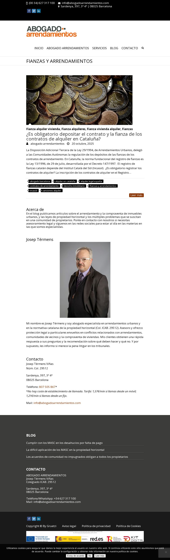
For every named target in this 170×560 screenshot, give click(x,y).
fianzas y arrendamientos (103, 185)
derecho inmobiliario (74, 185)
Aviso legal (69, 526)
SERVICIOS (99, 48)
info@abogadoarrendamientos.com (85, 3)
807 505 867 (47, 387)
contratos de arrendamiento (44, 185)
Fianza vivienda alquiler (104, 129)
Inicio (38, 48)
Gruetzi (51, 526)
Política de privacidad (96, 526)
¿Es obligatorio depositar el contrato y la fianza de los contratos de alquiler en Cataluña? (84, 136)
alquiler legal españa (91, 181)
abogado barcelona (40, 181)
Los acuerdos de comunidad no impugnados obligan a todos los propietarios (77, 457)
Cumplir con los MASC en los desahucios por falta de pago (64, 443)
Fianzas (127, 129)
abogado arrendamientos (47, 143)
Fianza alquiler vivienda (43, 129)
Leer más (136, 195)
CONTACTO (130, 48)
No (89, 556)
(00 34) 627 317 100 (42, 3)
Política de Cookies (128, 526)
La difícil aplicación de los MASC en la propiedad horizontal (65, 450)
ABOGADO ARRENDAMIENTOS (68, 48)
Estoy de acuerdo (75, 556)
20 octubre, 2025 (82, 143)
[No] (166, 552)
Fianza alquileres (73, 129)
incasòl (33, 190)
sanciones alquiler (51, 190)
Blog (114, 48)
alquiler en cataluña (65, 181)
